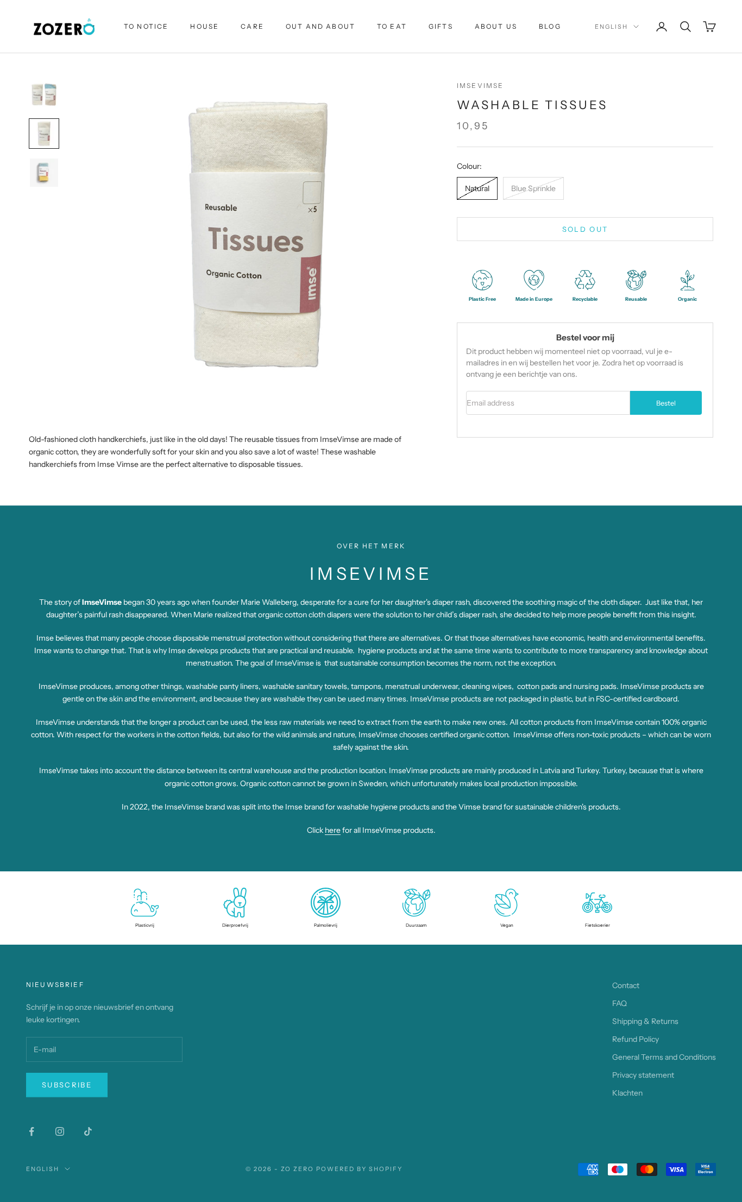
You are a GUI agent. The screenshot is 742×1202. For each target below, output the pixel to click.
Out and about (320, 26)
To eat (392, 26)
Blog (550, 26)
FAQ (619, 1003)
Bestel (666, 403)
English (611, 26)
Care (252, 26)
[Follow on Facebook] (31, 1131)
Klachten (627, 1093)
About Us (496, 26)
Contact (625, 985)
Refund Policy (635, 1039)
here (333, 830)
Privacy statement (643, 1075)
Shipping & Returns (645, 1021)
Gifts (441, 26)
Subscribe (67, 1084)
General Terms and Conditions (664, 1057)
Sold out (585, 229)
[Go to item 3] (44, 172)
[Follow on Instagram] (59, 1131)
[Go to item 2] (44, 133)
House (204, 26)
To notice (146, 26)
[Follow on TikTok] (88, 1131)
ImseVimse (480, 85)
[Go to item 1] (44, 94)
